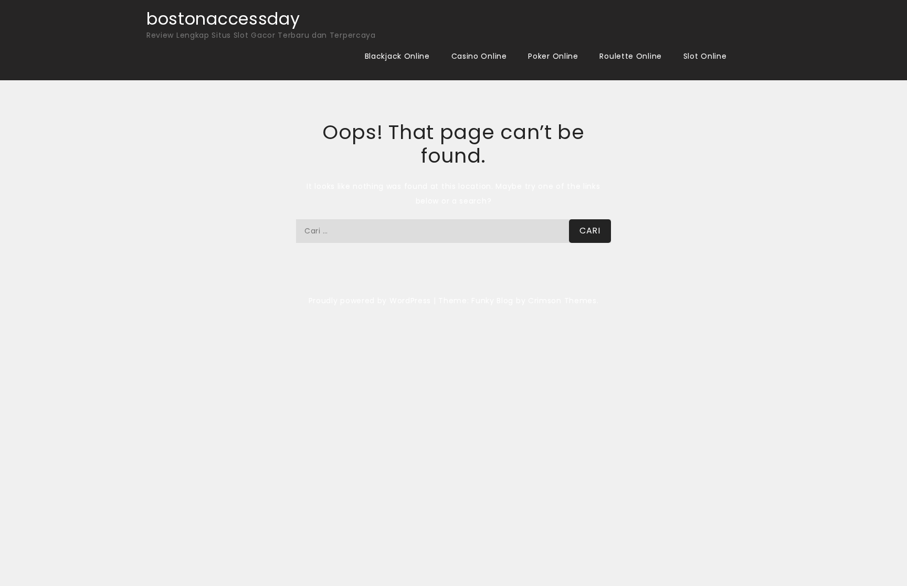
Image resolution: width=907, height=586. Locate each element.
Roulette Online (630, 56)
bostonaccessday (223, 18)
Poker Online (553, 56)
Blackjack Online (397, 56)
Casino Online (479, 56)
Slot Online (705, 56)
